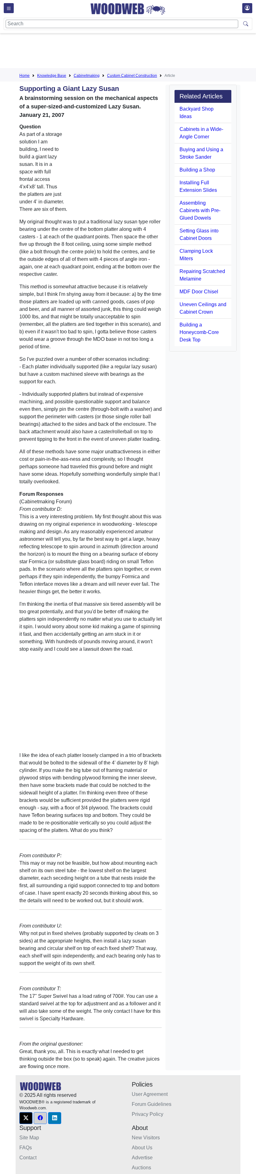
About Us (142, 1147)
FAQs (25, 1147)
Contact (28, 1157)
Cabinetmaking (87, 75)
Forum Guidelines (151, 1104)
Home (24, 75)
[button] (25, 1118)
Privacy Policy (147, 1114)
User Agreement (150, 1094)
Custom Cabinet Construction (132, 75)
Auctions (141, 1167)
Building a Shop (197, 169)
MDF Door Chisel (199, 291)
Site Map (29, 1137)
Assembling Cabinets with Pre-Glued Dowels (200, 210)
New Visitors (146, 1137)
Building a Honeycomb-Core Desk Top (199, 332)
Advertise (142, 1157)
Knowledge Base (51, 75)
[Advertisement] (133, 52)
